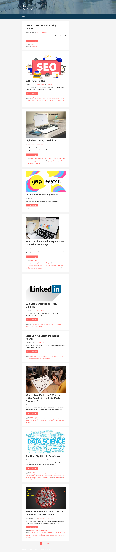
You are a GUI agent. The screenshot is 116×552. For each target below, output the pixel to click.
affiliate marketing (35, 262)
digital (32, 356)
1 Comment (49, 84)
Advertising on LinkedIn (36, 324)
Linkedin (32, 326)
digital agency (37, 356)
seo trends (38, 102)
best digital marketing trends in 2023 (38, 160)
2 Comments (52, 460)
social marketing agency (45, 358)
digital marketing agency (53, 356)
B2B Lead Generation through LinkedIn (49, 324)
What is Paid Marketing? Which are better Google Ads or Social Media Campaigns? (44, 398)
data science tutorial (57, 477)
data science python (57, 475)
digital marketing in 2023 (31, 161)
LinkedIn (32, 323)
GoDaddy (49, 549)
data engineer (34, 474)
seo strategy (44, 100)
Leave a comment (46, 32)
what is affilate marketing (34, 267)
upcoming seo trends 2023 (47, 102)
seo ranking (38, 100)
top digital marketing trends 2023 (35, 163)
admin (38, 32)
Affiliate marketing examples (45, 262)
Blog (25, 6)
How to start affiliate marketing (40, 265)
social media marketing (60, 158)
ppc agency (61, 356)
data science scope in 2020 (38, 477)
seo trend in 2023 (32, 102)
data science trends (48, 477)
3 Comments (40, 144)
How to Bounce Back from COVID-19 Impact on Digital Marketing (44, 513)
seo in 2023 (33, 100)
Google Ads (53, 419)
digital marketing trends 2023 (43, 161)
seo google (61, 98)
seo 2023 (43, 98)
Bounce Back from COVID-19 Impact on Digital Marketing (43, 532)
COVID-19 (38, 530)
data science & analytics (42, 474)
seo (31, 97)
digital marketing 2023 (59, 160)
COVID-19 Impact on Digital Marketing (34, 534)
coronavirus (32, 530)
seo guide (28, 100)
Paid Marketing (60, 419)
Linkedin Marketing (38, 326)
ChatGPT (32, 44)
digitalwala (42, 97)
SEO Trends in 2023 (35, 80)
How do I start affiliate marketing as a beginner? (40, 263)
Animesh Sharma (40, 84)
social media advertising (53, 420)
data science (40, 158)
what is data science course (50, 478)
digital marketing (35, 97)
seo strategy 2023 (51, 100)
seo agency (36, 358)
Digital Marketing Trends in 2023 (43, 140)
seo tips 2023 (58, 100)
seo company (56, 98)
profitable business (30, 358)
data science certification (53, 474)
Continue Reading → (32, 41)
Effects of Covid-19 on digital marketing (50, 534)
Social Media (45, 420)
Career (32, 46)
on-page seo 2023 (35, 98)
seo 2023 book (49, 98)
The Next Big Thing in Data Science (44, 456)
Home (23, 16)
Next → (49, 543)
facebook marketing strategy (44, 419)
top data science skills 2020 (38, 478)
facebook (51, 158)
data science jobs (39, 475)
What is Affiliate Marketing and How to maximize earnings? (45, 243)
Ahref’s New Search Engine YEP (42, 194)
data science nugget (48, 475)
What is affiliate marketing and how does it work (51, 267)
